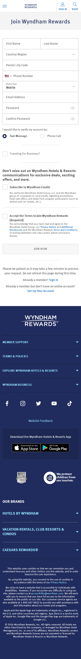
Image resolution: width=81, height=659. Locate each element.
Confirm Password (18, 119)
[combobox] (8, 76)
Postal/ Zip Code (17, 65)
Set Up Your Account (40, 291)
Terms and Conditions (65, 230)
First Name (13, 43)
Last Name (51, 43)
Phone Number (23, 76)
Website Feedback (40, 421)
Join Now (40, 249)
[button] (40, 513)
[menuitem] (4, 6)
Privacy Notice (48, 227)
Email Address (15, 97)
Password (12, 108)
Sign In (53, 280)
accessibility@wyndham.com (47, 593)
